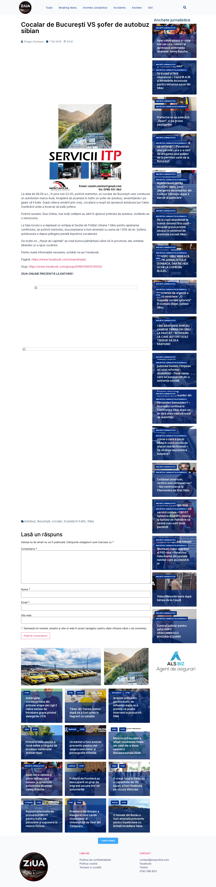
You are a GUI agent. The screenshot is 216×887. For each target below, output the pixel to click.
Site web (26, 615)
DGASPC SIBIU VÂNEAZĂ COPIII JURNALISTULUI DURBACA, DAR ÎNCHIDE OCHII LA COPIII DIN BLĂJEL (173, 263)
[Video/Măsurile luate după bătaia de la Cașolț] (174, 589)
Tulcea (80, 693)
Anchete (137, 7)
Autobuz (30, 521)
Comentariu (29, 549)
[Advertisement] (86, 79)
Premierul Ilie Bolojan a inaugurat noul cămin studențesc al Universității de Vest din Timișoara (85, 819)
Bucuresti (116, 693)
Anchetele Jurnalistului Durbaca (171, 70)
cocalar (57, 521)
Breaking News (68, 7)
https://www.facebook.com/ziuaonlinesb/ (58, 259)
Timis (79, 802)
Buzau (115, 802)
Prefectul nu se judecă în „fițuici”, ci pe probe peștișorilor (173, 121)
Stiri (150, 7)
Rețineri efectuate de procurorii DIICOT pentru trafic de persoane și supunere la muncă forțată (41, 819)
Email (25, 602)
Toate (49, 7)
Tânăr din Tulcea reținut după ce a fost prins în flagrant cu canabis (85, 712)
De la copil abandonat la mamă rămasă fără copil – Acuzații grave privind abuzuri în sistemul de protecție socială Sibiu (174, 227)
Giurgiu (71, 766)
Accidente (120, 7)
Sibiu (90, 521)
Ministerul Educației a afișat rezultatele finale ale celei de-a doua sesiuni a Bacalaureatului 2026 (128, 745)
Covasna (29, 802)
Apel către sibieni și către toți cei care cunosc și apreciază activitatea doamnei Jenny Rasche (39, 782)
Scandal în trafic (75, 521)
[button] (184, 7)
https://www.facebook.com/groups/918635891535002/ (65, 266)
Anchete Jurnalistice (95, 7)
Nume (25, 589)
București (43, 521)
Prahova (72, 729)
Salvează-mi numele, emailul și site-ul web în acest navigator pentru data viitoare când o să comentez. (85, 628)
